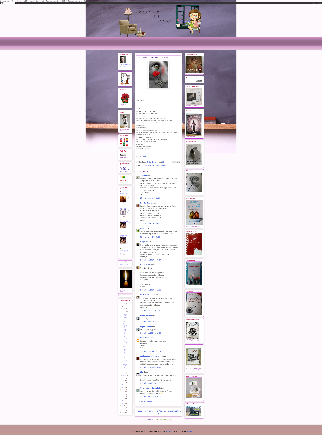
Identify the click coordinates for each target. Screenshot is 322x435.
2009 (123, 410)
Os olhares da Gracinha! (150, 388)
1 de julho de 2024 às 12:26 (150, 290)
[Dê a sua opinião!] (174, 162)
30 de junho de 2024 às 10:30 (151, 237)
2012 (123, 403)
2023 (123, 378)
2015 (123, 396)
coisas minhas (124, 221)
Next (201, 65)
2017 (123, 391)
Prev (187, 65)
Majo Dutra (144, 338)
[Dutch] (127, 141)
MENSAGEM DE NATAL (128, 225)
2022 (123, 380)
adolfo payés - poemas (124, 194)
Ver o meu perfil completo (124, 67)
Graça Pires (145, 242)
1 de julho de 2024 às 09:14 (150, 260)
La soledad (128, 197)
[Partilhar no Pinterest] (179, 162)
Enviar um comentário (147, 401)
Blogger (189, 431)
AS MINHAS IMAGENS (123, 168)
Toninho (143, 175)
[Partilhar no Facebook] (177, 162)
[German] (127, 139)
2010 (123, 407)
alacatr (168, 431)
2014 (123, 398)
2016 (123, 394)
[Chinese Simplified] (127, 145)
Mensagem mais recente (147, 411)
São (141, 372)
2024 (123, 303)
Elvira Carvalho (125, 64)
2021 (123, 382)
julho (124, 308)
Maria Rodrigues (146, 295)
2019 (123, 387)
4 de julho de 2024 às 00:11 (150, 367)
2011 (123, 405)
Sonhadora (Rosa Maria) (149, 356)
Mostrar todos (128, 256)
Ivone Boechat (124, 250)
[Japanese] (127, 143)
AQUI (144, 157)
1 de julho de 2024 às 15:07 (150, 322)
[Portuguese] (124, 143)
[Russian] (121, 143)
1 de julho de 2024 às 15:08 (150, 333)
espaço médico (124, 264)
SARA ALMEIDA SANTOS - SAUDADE (125, 317)
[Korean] (121, 145)
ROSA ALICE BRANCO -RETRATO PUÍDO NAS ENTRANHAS (125, 354)
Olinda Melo (145, 265)
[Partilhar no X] (176, 162)
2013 (123, 401)
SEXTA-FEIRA (123, 171)
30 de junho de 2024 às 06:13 (151, 223)
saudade (164, 165)
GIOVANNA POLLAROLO (125, 341)
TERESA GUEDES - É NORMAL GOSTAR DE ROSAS (125, 330)
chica (142, 228)
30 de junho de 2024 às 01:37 (151, 198)
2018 (123, 389)
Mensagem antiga (173, 411)
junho (124, 311)
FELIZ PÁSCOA (128, 211)
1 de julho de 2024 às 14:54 (150, 310)
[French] (124, 139)
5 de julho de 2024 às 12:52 (150, 383)
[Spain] (121, 141)
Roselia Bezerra (146, 203)
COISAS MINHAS (124, 170)
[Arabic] (124, 145)
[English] (121, 139)
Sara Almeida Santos (152, 165)
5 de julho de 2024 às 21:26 (150, 397)
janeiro (125, 375)
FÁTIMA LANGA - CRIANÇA (125, 367)
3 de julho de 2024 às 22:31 (150, 351)
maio (124, 373)
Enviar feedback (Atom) (163, 420)
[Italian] (124, 141)
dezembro (125, 305)
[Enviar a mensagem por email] (173, 162)
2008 (123, 412)
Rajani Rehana (146, 315)
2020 (123, 385)
